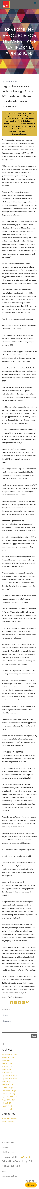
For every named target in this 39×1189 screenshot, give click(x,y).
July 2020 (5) (6, 1069)
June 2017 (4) (7, 1106)
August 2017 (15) (8, 1100)
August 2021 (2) (8, 1057)
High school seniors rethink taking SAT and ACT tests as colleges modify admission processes (18, 96)
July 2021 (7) (6, 1060)
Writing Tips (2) (8, 1121)
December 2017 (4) (9, 1091)
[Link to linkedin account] (30, 1181)
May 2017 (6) (7, 1109)
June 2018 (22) (7, 1085)
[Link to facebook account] (27, 1181)
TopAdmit (24, 1157)
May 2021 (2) (7, 1066)
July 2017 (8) (6, 1103)
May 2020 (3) (7, 1072)
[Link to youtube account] (36, 1181)
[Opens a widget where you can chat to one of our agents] (31, 1185)
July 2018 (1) (6, 1082)
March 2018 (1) (7, 1088)
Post (34, 1036)
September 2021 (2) (9, 1054)
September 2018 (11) (10, 1078)
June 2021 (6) (7, 1063)
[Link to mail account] (33, 1181)
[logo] (6, 4)
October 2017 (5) (8, 1094)
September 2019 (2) (9, 1075)
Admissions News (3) (9, 1118)
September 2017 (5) (9, 1097)
